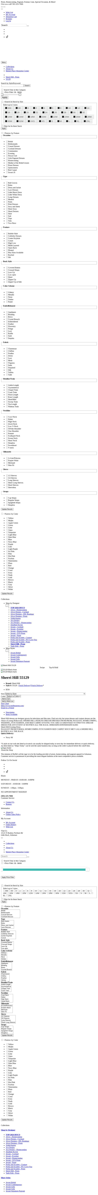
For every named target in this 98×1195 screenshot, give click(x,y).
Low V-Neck (13, 426)
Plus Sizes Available (15, 253)
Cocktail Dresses (14, 149)
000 (9, 108)
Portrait (11, 433)
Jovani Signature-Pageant (20, 661)
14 (88, 108)
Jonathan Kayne (17, 625)
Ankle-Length (13, 385)
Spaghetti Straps (14, 503)
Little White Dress (15, 195)
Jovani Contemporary (19, 655)
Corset (10, 241)
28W (89, 117)
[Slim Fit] (7, 1012)
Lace (10, 331)
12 (79, 108)
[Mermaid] (7, 1010)
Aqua (10, 530)
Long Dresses (13, 197)
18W (32, 117)
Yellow (11, 518)
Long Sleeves (13, 480)
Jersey (10, 356)
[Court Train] (6, 991)
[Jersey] (5, 980)
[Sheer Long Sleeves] (8, 1022)
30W (10, 121)
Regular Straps (13, 500)
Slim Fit (11, 465)
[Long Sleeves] (8, 1020)
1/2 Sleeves (12, 476)
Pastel (10, 302)
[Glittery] (4, 953)
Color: (3, 696)
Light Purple (13, 549)
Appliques (12, 312)
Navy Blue (12, 542)
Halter (10, 419)
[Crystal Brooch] (6, 970)
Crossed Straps (13, 270)
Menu (4, 62)
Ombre (10, 299)
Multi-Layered (13, 245)
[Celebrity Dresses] (8, 934)
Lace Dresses (13, 190)
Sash (10, 336)
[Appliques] (6, 964)
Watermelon (12, 561)
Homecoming (13, 161)
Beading (11, 314)
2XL (88, 121)
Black (10, 582)
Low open (12, 275)
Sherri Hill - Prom (18, 644)
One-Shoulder (13, 431)
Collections (10, 843)
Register (9, 19)
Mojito (10, 521)
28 (65, 112)
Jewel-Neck (12, 424)
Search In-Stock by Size (14, 102)
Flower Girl (12, 156)
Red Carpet (12, 170)
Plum (10, 563)
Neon (10, 297)
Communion (13, 151)
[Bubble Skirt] (8, 932)
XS (43, 121)
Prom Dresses (13, 165)
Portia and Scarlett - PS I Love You (24, 640)
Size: (3, 694)
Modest (11, 199)
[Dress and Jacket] (7, 925)
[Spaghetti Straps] (7, 1031)
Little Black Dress (15, 192)
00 (19, 108)
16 (9, 112)
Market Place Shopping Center (17, 852)
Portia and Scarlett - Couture (21, 638)
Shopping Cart (11, 17)
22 (37, 112)
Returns (9, 804)
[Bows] (6, 968)
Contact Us (10, 802)
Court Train (12, 392)
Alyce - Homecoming (19, 610)
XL (78, 121)
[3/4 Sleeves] (8, 1018)
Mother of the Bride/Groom (18, 163)
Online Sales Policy (13, 814)
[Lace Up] (7, 946)
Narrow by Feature (12, 133)
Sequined (11, 368)
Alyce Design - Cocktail (20, 612)
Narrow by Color (11, 514)
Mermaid (11, 463)
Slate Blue (12, 537)
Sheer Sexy (12, 209)
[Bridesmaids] (10, 913)
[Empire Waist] (7, 1008)
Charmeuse (12, 349)
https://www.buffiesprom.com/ (12, 706)
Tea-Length (12, 404)
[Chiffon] (5, 976)
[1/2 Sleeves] (8, 1016)
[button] (10, 67)
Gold (10, 577)
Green (10, 525)
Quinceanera (13, 168)
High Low (12, 243)
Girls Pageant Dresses (16, 158)
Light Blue (12, 535)
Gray (10, 585)
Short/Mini (12, 399)
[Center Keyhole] (8, 936)
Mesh (10, 361)
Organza (11, 363)
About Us (9, 812)
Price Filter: (9, 92)
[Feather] (5, 978)
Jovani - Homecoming (19, 631)
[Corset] (8, 938)
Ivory (10, 573)
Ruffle (10, 333)
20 (27, 112)
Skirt (10, 214)
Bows (10, 317)
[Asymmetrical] (6, 987)
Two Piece (12, 223)
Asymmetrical (13, 388)
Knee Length (13, 397)
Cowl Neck (12, 417)
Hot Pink (11, 556)
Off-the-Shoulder (14, 429)
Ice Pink (11, 551)
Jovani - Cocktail (17, 627)
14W (10, 117)
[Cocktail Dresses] (10, 917)
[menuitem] (51, 12)
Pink (10, 554)
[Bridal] (10, 911)
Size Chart (5, 704)
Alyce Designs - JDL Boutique (22, 614)
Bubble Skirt (13, 234)
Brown (11, 580)
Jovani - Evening (17, 629)
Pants (10, 202)
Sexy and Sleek (14, 207)
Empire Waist (13, 460)
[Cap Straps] (7, 1027)
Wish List (9, 12)
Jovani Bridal (16, 653)
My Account (10, 15)
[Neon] (4, 957)
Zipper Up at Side (15, 282)
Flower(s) (11, 326)
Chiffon (11, 351)
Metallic (11, 295)
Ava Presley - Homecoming (21, 623)
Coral (10, 570)
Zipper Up (12, 279)
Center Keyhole (14, 238)
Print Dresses (13, 204)
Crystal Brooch (14, 319)
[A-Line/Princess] (7, 1006)
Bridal (10, 142)
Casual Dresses (14, 146)
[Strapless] (7, 1033)
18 (18, 112)
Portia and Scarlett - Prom (20, 642)
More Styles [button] (10, 648)
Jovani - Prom (16, 635)
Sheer (10, 277)
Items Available (11, 714)
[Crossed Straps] (7, 944)
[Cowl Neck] (7, 995)
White (10, 589)
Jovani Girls (15, 657)
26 (55, 112)
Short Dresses (13, 211)
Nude (10, 575)
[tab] (51, 624)
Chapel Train (13, 390)
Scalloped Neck (14, 436)
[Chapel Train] (6, 989)
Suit (9, 216)
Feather (11, 324)
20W (44, 117)
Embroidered (13, 322)
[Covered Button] (7, 942)
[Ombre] (4, 959)
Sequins (11, 338)
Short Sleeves (13, 485)
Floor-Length (13, 395)
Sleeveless (12, 487)
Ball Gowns (12, 183)
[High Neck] (7, 999)
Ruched (11, 255)
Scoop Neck (12, 438)
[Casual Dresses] (10, 915)
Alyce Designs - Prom (19, 616)
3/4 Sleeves (12, 478)
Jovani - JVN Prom (18, 633)
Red (9, 566)
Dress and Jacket (14, 188)
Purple (10, 544)
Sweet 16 (11, 172)
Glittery (11, 292)
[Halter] (7, 997)
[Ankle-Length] (6, 985)
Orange (11, 568)
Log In (8, 21)
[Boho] (7, 923)
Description (10, 712)
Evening (11, 153)
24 (46, 112)
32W (21, 121)
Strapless (11, 443)
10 (69, 108)
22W (55, 117)
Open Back (12, 248)
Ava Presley (15, 621)
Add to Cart (6, 699)
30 (74, 112)
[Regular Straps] (7, 1029)
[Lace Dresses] (7, 927)
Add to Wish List (7, 701)
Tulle (10, 375)
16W (21, 117)
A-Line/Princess (14, 458)
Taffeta (10, 372)
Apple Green (13, 523)
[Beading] (6, 966)
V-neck (11, 448)
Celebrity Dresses (14, 236)
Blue (10, 539)
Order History (11, 825)
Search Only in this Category (15, 90)
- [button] (7, 605)
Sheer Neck (12, 441)
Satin (10, 365)
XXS (32, 121)
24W (67, 117)
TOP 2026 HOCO (18, 608)
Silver (10, 587)
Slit (9, 257)
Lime (10, 528)
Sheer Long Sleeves (15, 483)
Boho (10, 185)
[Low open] (7, 948)
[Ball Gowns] (7, 921)
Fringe (10, 329)
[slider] (87, 869)
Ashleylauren (16, 618)
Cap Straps (12, 498)
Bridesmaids (12, 144)
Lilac (10, 547)
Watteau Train (13, 407)
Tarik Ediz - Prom (17, 646)
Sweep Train (13, 402)
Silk (9, 370)
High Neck (12, 422)
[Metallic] (4, 955)
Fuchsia (11, 558)
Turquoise (12, 532)
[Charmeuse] (5, 974)
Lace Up (11, 272)
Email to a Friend (7, 708)
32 (83, 112)
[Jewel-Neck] (7, 1001)
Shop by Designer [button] (12, 603)
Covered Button (14, 268)
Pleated (11, 250)
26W (78, 117)
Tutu (10, 221)
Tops (10, 218)
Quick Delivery (37, 686)
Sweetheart (12, 445)
